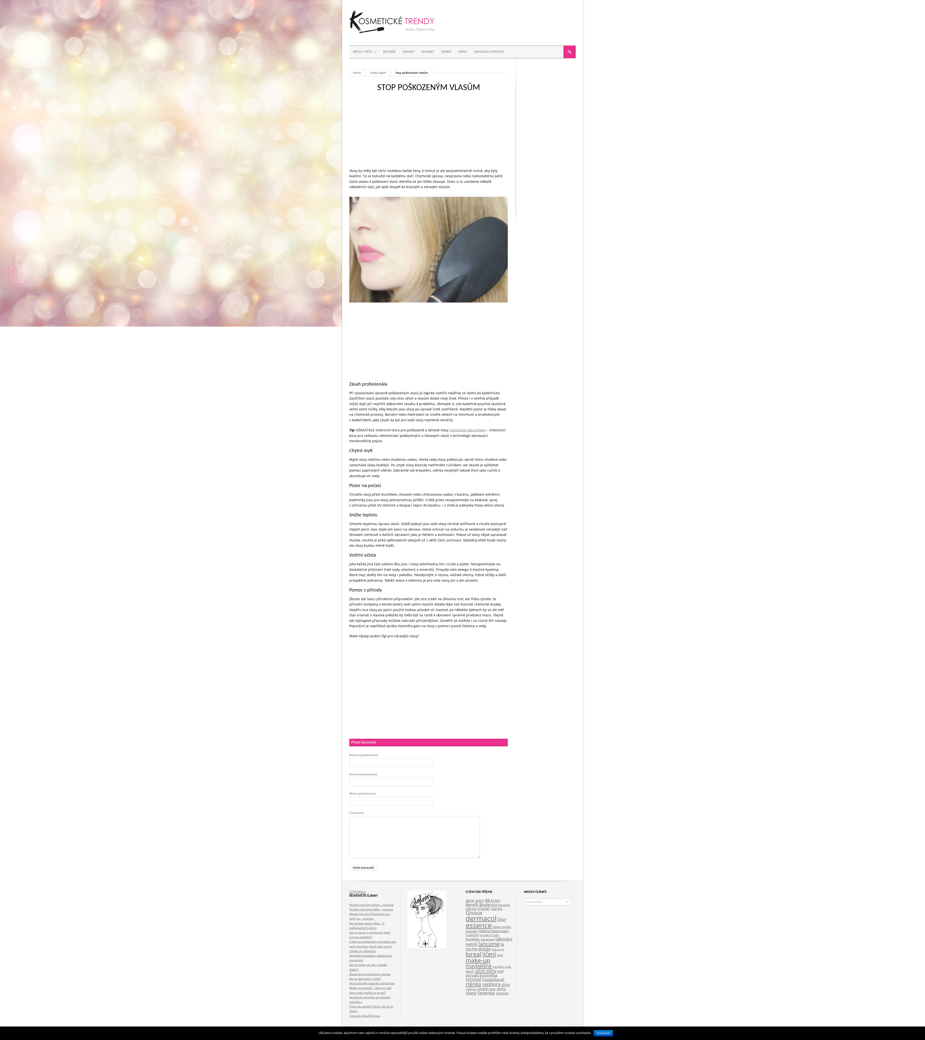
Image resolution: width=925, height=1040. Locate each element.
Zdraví (446, 52)
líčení (489, 954)
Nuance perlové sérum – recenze (371, 905)
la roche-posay (485, 946)
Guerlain (472, 931)
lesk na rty (498, 949)
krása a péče (378, 72)
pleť (500, 971)
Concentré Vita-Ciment (467, 430)
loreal (473, 954)
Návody (409, 52)
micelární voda (502, 966)
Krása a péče (360, 52)
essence (479, 925)
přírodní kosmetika (481, 975)
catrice (471, 908)
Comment (356, 812)
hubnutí (472, 935)
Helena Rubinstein (494, 930)
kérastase (488, 939)
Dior (501, 919)
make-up (478, 960)
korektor (473, 939)
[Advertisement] (428, 134)
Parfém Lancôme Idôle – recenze (371, 909)
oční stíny (485, 970)
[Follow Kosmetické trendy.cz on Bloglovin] (427, 946)
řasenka (486, 993)
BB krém (492, 900)
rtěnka (473, 984)
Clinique (474, 912)
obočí (470, 971)
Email (363, 774)
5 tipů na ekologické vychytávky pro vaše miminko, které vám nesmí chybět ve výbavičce (372, 946)
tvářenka (471, 989)
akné (470, 900)
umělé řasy (486, 988)
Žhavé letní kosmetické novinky (370, 974)
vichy (501, 988)
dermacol (481, 918)
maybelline (479, 965)
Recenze (389, 52)
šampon (502, 993)
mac (500, 955)
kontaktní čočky (489, 935)
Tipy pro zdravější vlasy (364, 1016)
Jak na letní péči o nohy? (365, 979)
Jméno (363, 755)
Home (357, 72)
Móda (462, 52)
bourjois (504, 905)
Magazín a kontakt (489, 52)
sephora (491, 984)
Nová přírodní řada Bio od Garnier (372, 983)
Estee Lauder (502, 927)
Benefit (472, 904)
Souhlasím (603, 1033)
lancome (488, 944)
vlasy (471, 993)
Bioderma (488, 904)
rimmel (473, 979)
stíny (505, 984)
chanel (483, 908)
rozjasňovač (493, 979)
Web (362, 793)
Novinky (428, 52)
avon (479, 900)
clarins (496, 908)
